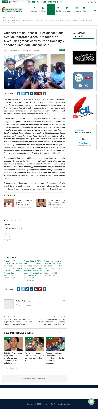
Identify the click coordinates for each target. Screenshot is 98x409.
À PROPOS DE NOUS (18, 393)
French (14, 2)
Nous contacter (40, 393)
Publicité (57, 393)
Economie (77, 11)
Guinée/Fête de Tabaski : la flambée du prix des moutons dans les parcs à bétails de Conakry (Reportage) (18, 322)
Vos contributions (76, 393)
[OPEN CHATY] (91, 403)
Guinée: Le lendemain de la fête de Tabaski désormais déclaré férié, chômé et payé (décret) (53, 266)
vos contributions (50, 2)
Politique (42, 11)
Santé (58, 11)
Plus (62, 2)
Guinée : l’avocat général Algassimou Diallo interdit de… (24, 202)
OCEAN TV (35, 2)
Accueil (34, 11)
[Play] (80, 86)
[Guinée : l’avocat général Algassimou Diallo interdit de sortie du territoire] (9, 203)
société (51, 11)
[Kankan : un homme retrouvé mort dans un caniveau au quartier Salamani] (34, 344)
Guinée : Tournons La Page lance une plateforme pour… (56, 202)
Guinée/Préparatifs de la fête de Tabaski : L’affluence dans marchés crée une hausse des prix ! (51, 322)
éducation (67, 11)
